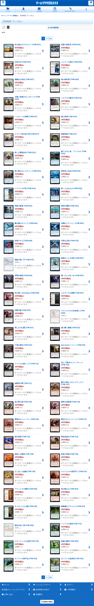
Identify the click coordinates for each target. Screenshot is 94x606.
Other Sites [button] (48, 602)
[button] (3, 3)
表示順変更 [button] (54, 27)
